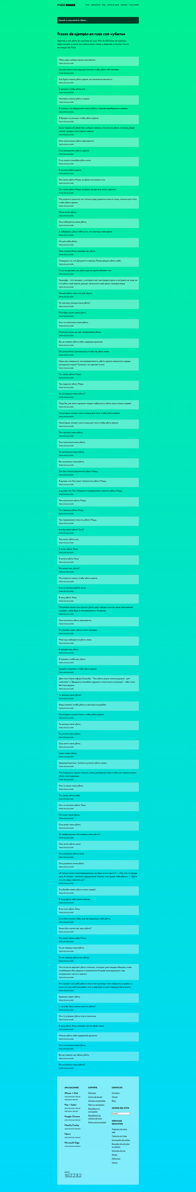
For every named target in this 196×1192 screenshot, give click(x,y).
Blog (104, 5)
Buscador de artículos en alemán (121, 1145)
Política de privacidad (97, 1122)
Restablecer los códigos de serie (95, 1117)
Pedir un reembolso (96, 1105)
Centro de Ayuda (113, 5)
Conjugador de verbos (121, 1140)
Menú (87, 5)
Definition (116, 1158)
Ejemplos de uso (118, 1151)
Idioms (114, 1162)
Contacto (124, 5)
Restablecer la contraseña (94, 1110)
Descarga (75, 1099)
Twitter (115, 1097)
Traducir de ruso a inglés (66, 63)
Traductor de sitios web (119, 1130)
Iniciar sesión (134, 5)
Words (114, 1155)
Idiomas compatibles (96, 1101)
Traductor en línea (119, 1136)
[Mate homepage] (66, 5)
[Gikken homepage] (73, 1174)
